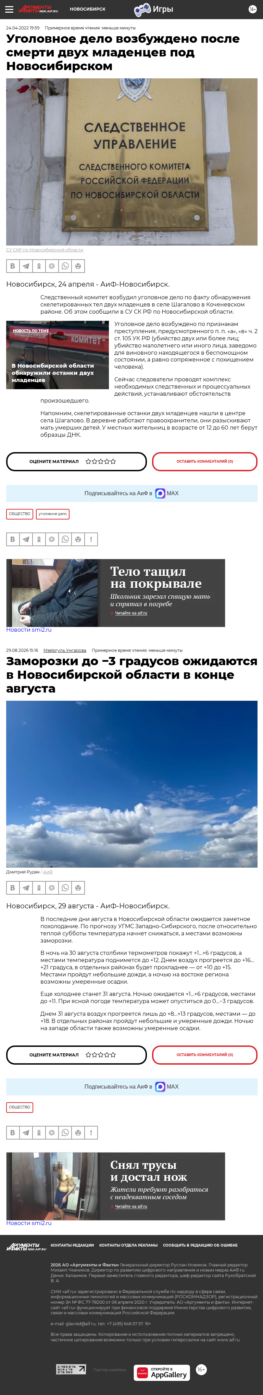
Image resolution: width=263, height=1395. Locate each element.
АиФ (48, 871)
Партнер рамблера (109, 1370)
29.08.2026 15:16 (22, 650)
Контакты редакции (72, 1245)
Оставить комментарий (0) (205, 461)
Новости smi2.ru (29, 630)
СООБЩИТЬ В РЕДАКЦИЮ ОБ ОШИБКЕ (200, 1245)
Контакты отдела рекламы (128, 1245)
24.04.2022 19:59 (22, 27)
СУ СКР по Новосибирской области (44, 249)
